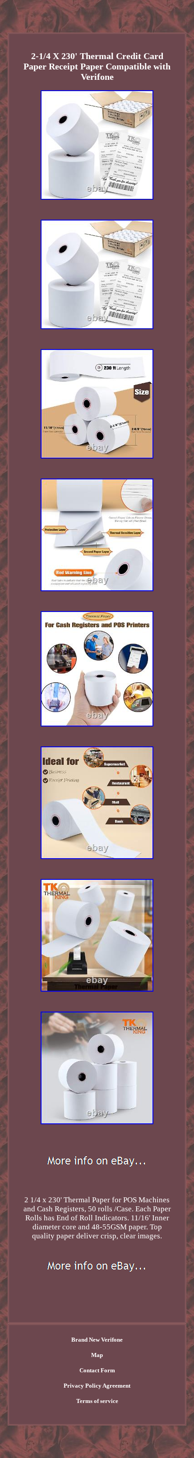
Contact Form (97, 1370)
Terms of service (97, 1401)
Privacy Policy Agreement (97, 1385)
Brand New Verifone (97, 1339)
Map (97, 1355)
